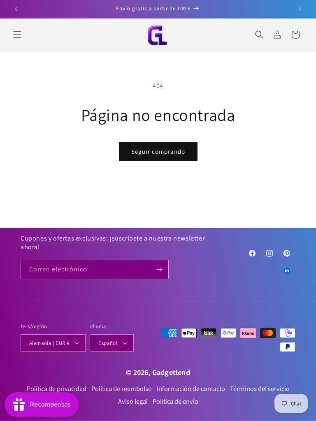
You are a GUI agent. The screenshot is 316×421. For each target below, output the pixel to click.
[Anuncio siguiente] (300, 9)
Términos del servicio (260, 388)
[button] (17, 34)
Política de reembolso (121, 388)
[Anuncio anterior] (16, 9)
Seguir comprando (158, 151)
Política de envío (175, 401)
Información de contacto (191, 388)
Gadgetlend (171, 372)
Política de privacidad (56, 388)
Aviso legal (133, 401)
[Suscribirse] (159, 269)
